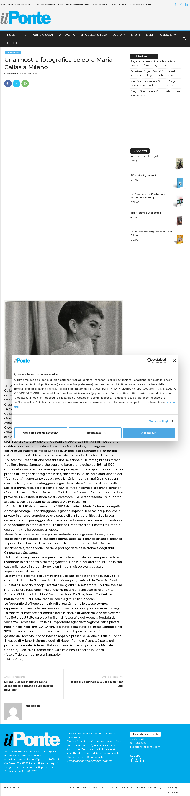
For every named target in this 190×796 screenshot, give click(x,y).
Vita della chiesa (93, 34)
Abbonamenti (101, 4)
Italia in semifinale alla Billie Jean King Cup (97, 683)
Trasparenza (172, 791)
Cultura (118, 34)
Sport (135, 34)
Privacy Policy (154, 787)
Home (11, 34)
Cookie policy (170, 787)
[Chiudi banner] (174, 360)
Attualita (67, 34)
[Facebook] (176, 4)
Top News (12, 52)
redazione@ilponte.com (145, 746)
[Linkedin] (187, 4)
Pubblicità (127, 787)
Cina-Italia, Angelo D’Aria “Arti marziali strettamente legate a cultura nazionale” (154, 73)
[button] (184, 39)
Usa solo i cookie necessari (40, 432)
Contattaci (140, 787)
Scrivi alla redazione (50, 4)
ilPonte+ (14, 43)
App (114, 4)
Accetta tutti (149, 432)
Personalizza (93, 432)
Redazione (97, 787)
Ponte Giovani (43, 34)
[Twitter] (16, 83)
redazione (12, 73)
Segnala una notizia (78, 4)
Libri (149, 34)
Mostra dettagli (159, 420)
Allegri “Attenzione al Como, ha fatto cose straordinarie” (155, 93)
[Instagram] (181, 4)
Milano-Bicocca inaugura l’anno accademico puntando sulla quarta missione (28, 685)
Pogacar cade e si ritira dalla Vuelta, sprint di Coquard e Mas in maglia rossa (156, 63)
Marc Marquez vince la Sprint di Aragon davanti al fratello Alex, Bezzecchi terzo (154, 83)
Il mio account (142, 4)
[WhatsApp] (25, 83)
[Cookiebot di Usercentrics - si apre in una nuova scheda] (150, 360)
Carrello (125, 4)
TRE (23, 34)
